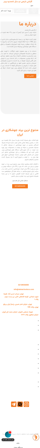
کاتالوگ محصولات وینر (33, 11)
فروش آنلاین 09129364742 (20, 11)
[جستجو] (2, 6)
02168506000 (23, 285)
